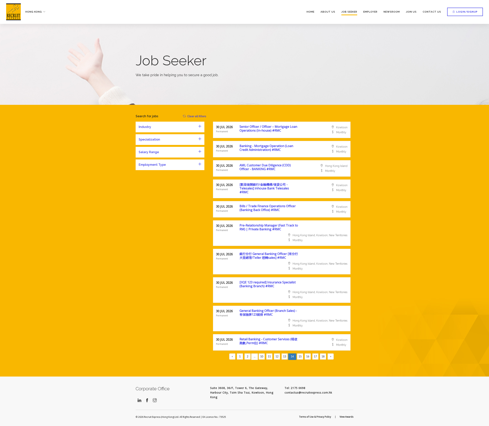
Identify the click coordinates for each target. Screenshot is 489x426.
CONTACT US (432, 11)
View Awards (346, 416)
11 (269, 356)
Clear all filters (196, 116)
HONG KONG (33, 11)
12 (277, 356)
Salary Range (149, 152)
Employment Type (152, 165)
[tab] (170, 127)
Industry (145, 127)
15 (300, 356)
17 (315, 356)
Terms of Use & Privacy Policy (315, 416)
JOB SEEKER (349, 11)
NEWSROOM (392, 11)
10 (261, 356)
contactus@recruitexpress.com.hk (308, 392)
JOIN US (411, 11)
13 (284, 356)
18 (323, 356)
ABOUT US (328, 11)
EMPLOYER (370, 11)
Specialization (149, 139)
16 (307, 356)
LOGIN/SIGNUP (467, 12)
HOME (310, 11)
